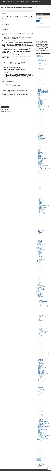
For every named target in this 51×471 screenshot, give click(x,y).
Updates (38, 297)
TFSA (39, 189)
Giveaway (39, 132)
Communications (39, 249)
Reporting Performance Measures (43, 168)
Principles (39, 162)
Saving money (40, 172)
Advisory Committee (41, 308)
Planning (38, 282)
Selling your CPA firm (41, 433)
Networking (39, 155)
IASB (38, 388)
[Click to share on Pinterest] (12, 104)
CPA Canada (39, 252)
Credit (39, 108)
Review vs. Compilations (42, 170)
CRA (38, 107)
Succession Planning (41, 246)
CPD (38, 254)
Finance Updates (40, 370)
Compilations (40, 100)
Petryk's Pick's (39, 281)
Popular (38, 283)
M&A (39, 65)
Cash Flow (39, 248)
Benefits (39, 85)
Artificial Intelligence (41, 309)
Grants (39, 136)
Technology (39, 293)
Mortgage (38, 279)
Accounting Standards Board (42, 305)
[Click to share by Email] (10, 104)
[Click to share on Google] (7, 104)
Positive (38, 284)
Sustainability (40, 437)
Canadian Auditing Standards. (42, 91)
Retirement (39, 169)
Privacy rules (40, 163)
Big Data (40, 202)
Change (39, 97)
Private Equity (39, 285)
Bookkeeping (40, 87)
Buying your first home (40, 247)
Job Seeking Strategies (41, 148)
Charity (39, 98)
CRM (38, 255)
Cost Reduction (40, 103)
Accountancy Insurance (41, 60)
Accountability (40, 302)
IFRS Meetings (40, 143)
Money (39, 154)
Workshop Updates (40, 464)
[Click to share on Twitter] (9, 104)
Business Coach (41, 68)
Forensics (39, 129)
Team (39, 188)
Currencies (39, 111)
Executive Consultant (42, 64)
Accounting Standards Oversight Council (43, 234)
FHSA (38, 262)
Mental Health (40, 153)
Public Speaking (40, 166)
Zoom (39, 140)
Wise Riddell (39, 460)
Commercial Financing (42, 207)
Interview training (40, 396)
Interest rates (40, 146)
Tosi (39, 187)
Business (39, 89)
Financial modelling (41, 371)
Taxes (38, 292)
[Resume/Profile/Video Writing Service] (40, 23)
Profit (38, 164)
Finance (39, 240)
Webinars (38, 458)
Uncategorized (39, 296)
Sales (39, 243)
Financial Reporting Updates (42, 373)
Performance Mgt (20, 1)
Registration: (4, 79)
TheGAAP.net (4, 13)
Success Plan (39, 290)
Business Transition (11, 1)
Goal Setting (40, 135)
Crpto (39, 358)
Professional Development (35, 1)
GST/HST (39, 137)
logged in (6, 111)
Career (39, 334)
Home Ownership (40, 387)
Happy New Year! (40, 265)
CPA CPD (39, 105)
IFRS (27, 1)
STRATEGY (40, 175)
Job (39, 219)
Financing (38, 264)
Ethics (38, 261)
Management (40, 241)
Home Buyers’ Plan (41, 138)
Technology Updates (41, 443)
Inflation (39, 144)
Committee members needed (42, 99)
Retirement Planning (40, 288)
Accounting (39, 56)
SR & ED (39, 173)
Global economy (40, 133)
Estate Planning (40, 365)
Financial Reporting (41, 127)
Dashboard (39, 114)
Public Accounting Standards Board (43, 421)
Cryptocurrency (40, 110)
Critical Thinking (40, 109)
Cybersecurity (40, 113)
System (40, 59)
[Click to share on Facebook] (5, 104)
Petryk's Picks (40, 159)
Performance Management (42, 158)
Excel (39, 214)
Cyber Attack (39, 256)
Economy (38, 260)
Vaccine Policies (40, 230)
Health (39, 383)
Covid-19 (38, 251)
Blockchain (39, 86)
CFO (38, 96)
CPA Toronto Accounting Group (43, 106)
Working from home (41, 457)
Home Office (40, 139)
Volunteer (39, 232)
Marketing (38, 278)
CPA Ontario (39, 253)
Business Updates (41, 329)
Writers (38, 466)
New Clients (40, 156)
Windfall (39, 233)
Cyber (39, 112)
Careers (39, 94)
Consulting (39, 102)
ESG (38, 364)
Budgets (39, 323)
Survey (38, 291)
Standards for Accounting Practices (43, 174)
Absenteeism (39, 55)
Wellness (38, 459)
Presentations (40, 160)
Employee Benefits (41, 363)
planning (39, 414)
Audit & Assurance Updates (42, 316)
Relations (39, 242)
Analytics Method (41, 200)
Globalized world (40, 134)
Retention (38, 287)
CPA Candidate (40, 104)
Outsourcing (40, 157)
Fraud (39, 130)
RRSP (39, 171)
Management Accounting (42, 152)
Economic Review (40, 115)
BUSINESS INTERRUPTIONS (42, 90)
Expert (39, 368)
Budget (39, 88)
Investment (39, 147)
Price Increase (40, 161)
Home (4, 1)
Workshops (39, 465)
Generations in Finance (41, 131)
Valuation (39, 231)
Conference (40, 101)
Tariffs (39, 440)
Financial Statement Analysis (42, 128)
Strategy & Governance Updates (43, 436)
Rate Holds (39, 167)
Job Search (40, 220)
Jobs (38, 149)
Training (38, 295)
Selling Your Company (40, 289)
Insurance (40, 69)
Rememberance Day (40, 286)
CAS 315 (39, 95)
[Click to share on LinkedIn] (3, 104)
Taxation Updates (40, 441)
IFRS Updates (40, 390)
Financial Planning (40, 263)
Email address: (38, 16)
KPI (38, 150)
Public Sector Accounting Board (43, 165)
